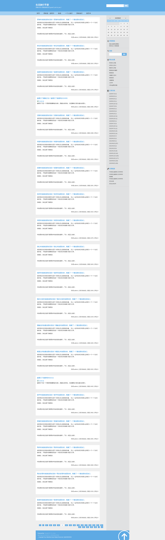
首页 (38, 13)
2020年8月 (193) (113, 163)
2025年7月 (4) (113, 93)
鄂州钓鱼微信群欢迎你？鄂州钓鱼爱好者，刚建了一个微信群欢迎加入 (61, 447)
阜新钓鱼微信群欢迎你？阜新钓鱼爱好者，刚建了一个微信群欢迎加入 (61, 141)
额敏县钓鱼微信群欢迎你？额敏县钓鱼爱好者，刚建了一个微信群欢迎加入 (62, 325)
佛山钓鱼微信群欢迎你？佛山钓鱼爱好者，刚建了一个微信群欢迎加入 (61, 246)
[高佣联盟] (40, 101)
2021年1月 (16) (113, 151)
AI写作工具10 (112, 65)
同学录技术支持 (55, 535)
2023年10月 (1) (113, 118)
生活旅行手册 (42, 5)
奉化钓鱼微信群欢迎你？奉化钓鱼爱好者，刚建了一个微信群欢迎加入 (61, 46)
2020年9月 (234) (113, 160)
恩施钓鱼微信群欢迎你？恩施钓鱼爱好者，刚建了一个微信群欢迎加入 (61, 421)
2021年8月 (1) (113, 141)
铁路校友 (111, 72)
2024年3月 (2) (113, 111)
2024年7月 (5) (113, 106)
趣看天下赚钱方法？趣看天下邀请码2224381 (52, 98)
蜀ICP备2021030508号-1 (44, 535)
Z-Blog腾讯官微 (113, 85)
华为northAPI (112, 183)
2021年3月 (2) (113, 146)
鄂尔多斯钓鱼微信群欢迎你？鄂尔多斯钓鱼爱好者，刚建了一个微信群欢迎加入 (64, 473)
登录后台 (111, 46)
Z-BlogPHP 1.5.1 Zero (50, 533)
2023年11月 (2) (113, 116)
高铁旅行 (79, 13)
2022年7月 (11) (113, 128)
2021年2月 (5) (113, 148)
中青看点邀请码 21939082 (116, 172)
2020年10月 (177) (114, 158)
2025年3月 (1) (113, 98)
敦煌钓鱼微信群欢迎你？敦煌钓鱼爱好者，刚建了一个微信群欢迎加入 (61, 500)
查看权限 (116, 46)
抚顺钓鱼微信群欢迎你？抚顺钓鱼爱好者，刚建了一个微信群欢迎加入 (61, 168)
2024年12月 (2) (113, 103)
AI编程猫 (111, 80)
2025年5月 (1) (113, 96)
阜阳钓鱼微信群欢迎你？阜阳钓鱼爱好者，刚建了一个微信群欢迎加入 (61, 220)
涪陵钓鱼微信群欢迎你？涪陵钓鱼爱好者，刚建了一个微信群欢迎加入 (61, 115)
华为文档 (111, 181)
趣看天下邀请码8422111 (45, 378)
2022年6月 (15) (113, 131)
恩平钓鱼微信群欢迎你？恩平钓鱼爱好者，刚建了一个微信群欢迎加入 (61, 395)
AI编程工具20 (112, 75)
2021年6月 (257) (113, 143)
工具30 (111, 82)
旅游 (59, 13)
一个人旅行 (69, 13)
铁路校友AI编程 (113, 70)
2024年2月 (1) (113, 113)
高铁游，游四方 (49, 13)
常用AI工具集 (112, 63)
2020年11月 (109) (114, 156)
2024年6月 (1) (113, 108)
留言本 (88, 13)
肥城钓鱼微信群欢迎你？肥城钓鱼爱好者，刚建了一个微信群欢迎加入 (61, 19)
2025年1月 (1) (113, 101)
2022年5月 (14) (113, 133)
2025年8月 (118, 18)
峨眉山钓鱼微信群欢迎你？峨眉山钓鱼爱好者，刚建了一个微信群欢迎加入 (62, 351)
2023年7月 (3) (113, 123)
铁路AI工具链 (112, 68)
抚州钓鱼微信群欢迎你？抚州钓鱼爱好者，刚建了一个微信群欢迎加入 (61, 194)
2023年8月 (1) (113, 121)
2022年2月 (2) (113, 138)
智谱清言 (111, 77)
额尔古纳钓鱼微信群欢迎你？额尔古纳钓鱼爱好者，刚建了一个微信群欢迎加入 (64, 299)
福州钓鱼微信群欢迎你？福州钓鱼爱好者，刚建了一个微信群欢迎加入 (61, 273)
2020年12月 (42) (113, 153)
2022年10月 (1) (113, 126)
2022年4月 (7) (113, 136)
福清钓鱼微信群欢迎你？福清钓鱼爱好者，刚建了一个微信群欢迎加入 (61, 72)
